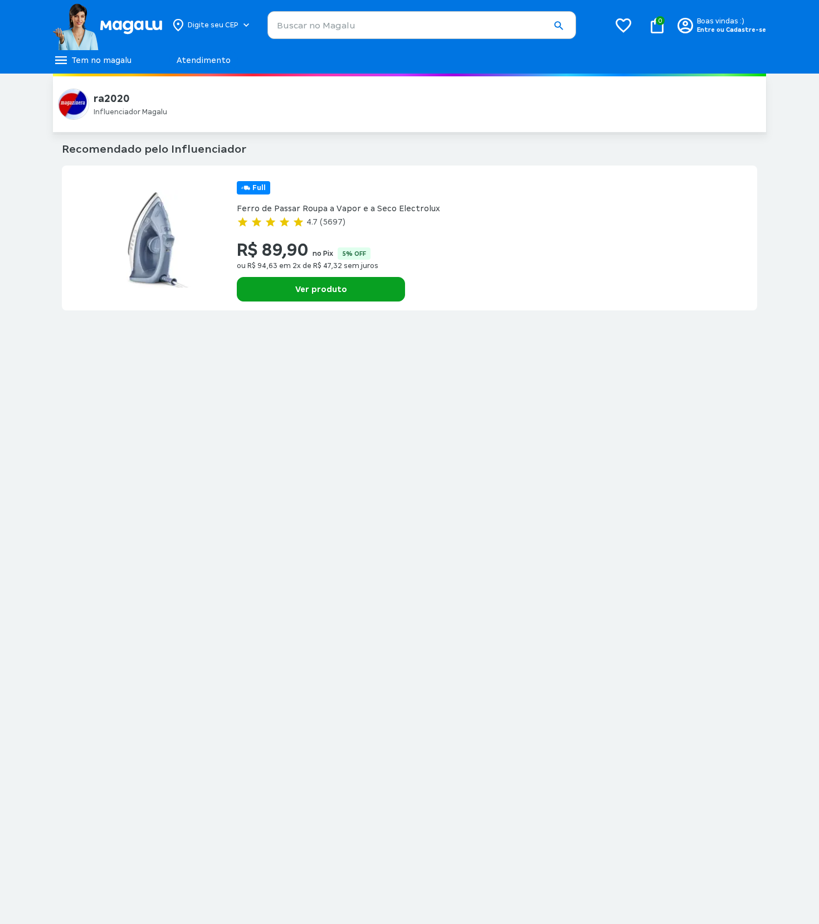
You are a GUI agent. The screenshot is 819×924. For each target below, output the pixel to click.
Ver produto (321, 289)
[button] (558, 25)
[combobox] (421, 25)
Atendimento (204, 60)
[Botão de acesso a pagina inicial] (107, 25)
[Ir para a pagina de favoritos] (623, 25)
